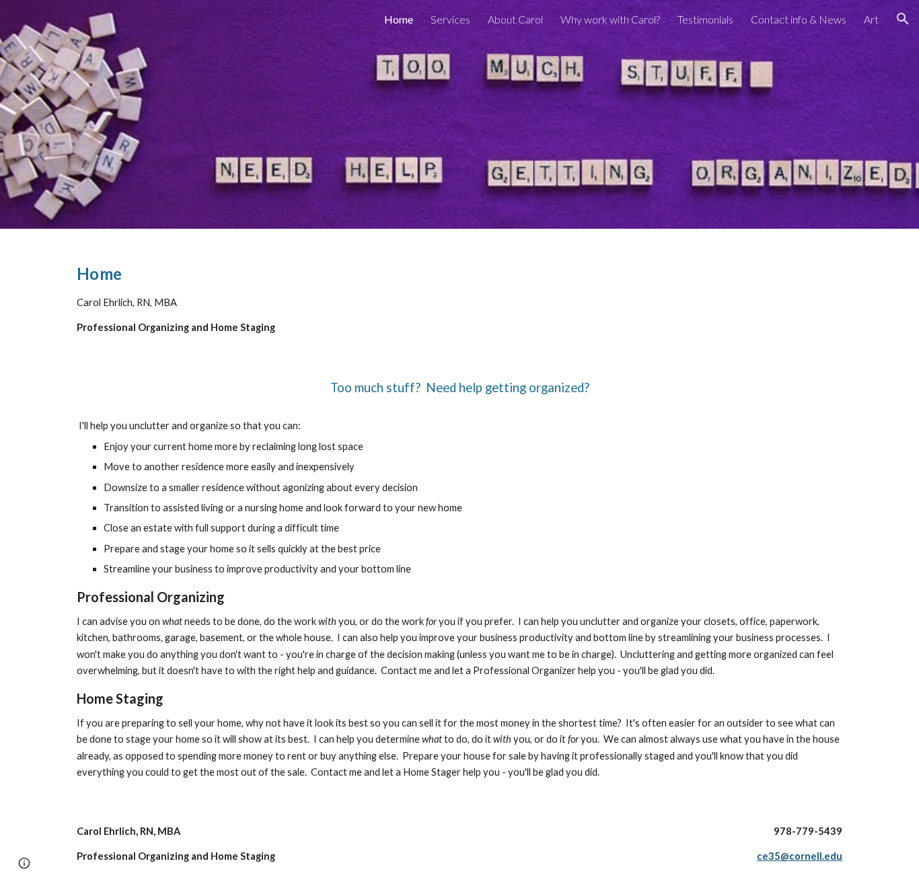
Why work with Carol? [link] (610, 19)
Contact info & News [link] (798, 19)
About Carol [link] (515, 19)
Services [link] (450, 19)
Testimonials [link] (705, 19)
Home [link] (398, 19)
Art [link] (871, 19)
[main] (459, 515)
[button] (903, 19)
